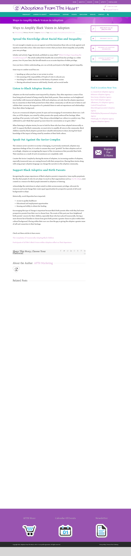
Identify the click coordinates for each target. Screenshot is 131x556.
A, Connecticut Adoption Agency (102, 92)
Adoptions (42, 32)
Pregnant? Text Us (112, 10)
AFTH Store (29, 518)
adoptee (51, 32)
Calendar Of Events (65, 518)
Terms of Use (110, 544)
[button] (108, 14)
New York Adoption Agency (101, 100)
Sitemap (116, 544)
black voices (72, 32)
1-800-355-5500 (112, 6)
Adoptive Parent (58, 32)
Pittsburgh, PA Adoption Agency (102, 119)
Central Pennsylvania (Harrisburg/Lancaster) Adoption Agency (103, 108)
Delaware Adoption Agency (100, 94)
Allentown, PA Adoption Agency (102, 103)
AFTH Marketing (18, 32)
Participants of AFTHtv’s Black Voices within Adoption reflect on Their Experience (42, 242)
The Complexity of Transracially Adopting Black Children (33, 238)
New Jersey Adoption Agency (101, 97)
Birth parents (65, 32)
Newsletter (102, 518)
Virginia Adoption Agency (100, 121)
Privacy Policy (102, 544)
